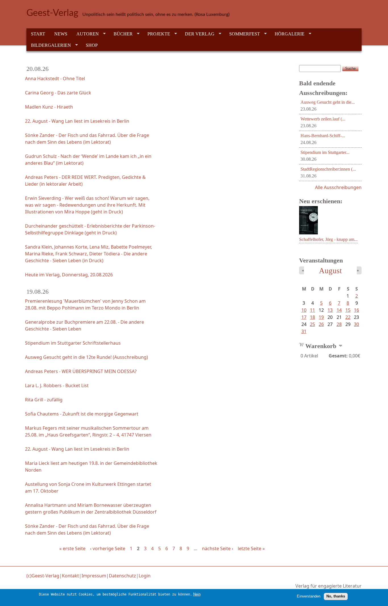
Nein (197, 594)
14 (339, 310)
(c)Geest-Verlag (42, 576)
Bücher (121, 34)
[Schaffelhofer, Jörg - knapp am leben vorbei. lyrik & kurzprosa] (308, 233)
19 (321, 317)
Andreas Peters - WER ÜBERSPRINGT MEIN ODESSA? (81, 371)
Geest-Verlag (52, 13)
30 (356, 324)
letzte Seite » (251, 548)
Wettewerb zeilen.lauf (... (323, 118)
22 (348, 317)
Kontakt (70, 576)
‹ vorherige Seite (107, 548)
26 (321, 324)
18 (312, 317)
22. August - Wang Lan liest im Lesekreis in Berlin (77, 121)
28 (339, 324)
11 (312, 310)
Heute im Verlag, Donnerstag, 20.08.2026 (69, 275)
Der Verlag (197, 34)
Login (145, 576)
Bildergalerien (48, 45)
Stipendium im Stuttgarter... (325, 152)
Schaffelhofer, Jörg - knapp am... (328, 239)
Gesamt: (338, 356)
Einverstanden (308, 596)
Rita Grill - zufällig (43, 400)
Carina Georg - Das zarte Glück (58, 93)
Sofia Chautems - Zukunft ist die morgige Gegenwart (81, 414)
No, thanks (335, 596)
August (330, 270)
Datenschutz (122, 576)
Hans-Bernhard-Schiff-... (323, 135)
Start (38, 33)
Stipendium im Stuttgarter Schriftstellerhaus (73, 343)
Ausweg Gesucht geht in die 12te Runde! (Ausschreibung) (86, 357)
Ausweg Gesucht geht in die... (328, 102)
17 (303, 317)
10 (303, 310)
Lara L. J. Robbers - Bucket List (57, 385)
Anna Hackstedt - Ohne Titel (55, 78)
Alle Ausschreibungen (338, 187)
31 (303, 331)
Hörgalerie (287, 34)
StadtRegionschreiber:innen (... (328, 169)
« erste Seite (72, 548)
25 (312, 324)
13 (330, 310)
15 (348, 310)
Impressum (94, 576)
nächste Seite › (217, 548)
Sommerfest (242, 34)
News (60, 33)
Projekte (156, 34)
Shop (92, 45)
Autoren (85, 34)
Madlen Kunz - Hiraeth (49, 107)
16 (356, 310)
